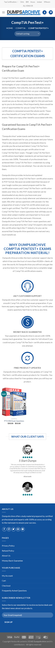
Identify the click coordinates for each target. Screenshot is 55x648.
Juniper (39, 2)
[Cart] (51, 12)
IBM (27, 2)
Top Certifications (10, 2)
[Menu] (3, 12)
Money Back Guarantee (12, 560)
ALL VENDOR (28, 6)
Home (9, 28)
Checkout (6, 585)
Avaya (32, 2)
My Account (7, 575)
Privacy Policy (8, 545)
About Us (6, 555)
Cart (4, 580)
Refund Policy (8, 550)
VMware (47, 2)
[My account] (44, 12)
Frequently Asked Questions (14, 590)
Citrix (22, 2)
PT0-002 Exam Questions (14, 421)
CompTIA (20, 28)
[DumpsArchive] (23, 12)
